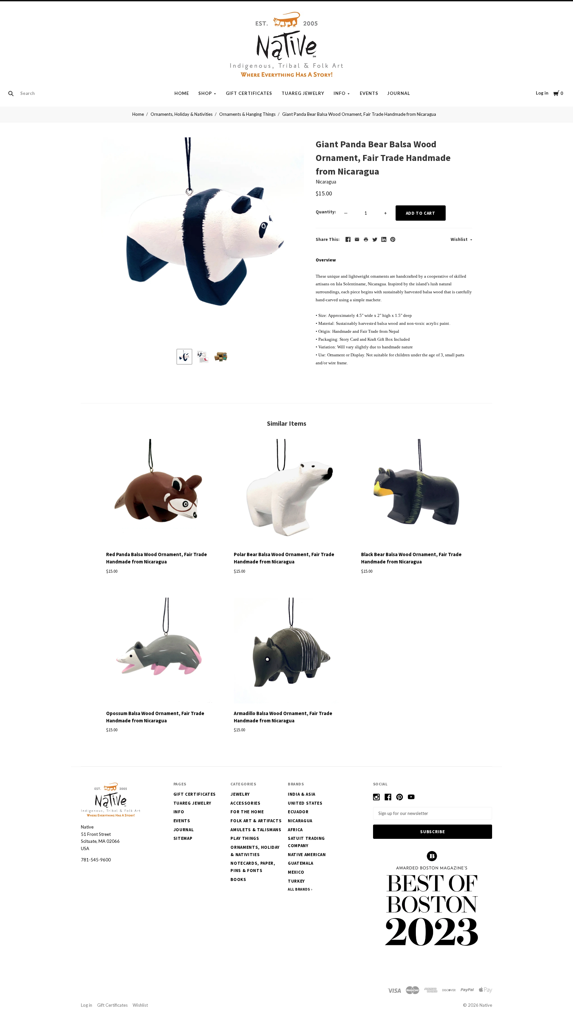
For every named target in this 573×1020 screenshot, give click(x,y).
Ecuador (298, 812)
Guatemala (300, 863)
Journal (398, 93)
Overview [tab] (326, 260)
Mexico (296, 872)
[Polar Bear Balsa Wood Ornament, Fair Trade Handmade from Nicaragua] (287, 493)
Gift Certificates (249, 93)
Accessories (245, 803)
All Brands (299, 889)
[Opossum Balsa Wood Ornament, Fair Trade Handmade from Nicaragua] (159, 652)
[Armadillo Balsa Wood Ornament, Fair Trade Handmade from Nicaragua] (287, 652)
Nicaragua (326, 182)
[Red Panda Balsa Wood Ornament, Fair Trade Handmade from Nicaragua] (159, 493)
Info (340, 93)
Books (238, 879)
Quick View (159, 535)
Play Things (244, 838)
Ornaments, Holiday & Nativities (182, 114)
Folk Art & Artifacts (256, 821)
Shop (205, 93)
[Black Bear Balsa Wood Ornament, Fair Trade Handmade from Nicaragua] (414, 493)
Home (181, 93)
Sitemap (183, 838)
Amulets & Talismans (255, 830)
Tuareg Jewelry (303, 93)
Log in (542, 93)
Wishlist (460, 239)
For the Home (247, 812)
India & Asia (301, 794)
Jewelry (240, 794)
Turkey (296, 881)
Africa (295, 830)
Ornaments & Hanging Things (247, 114)
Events (369, 93)
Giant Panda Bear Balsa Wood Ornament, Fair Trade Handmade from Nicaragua (359, 114)
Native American (307, 854)
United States (305, 803)
